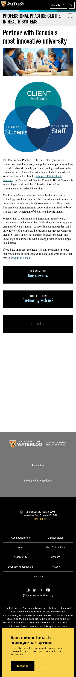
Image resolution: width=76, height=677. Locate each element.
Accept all (22, 666)
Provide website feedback (38, 480)
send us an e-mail (20, 258)
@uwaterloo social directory (38, 595)
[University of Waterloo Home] (12, 5)
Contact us (38, 465)
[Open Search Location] (72, 5)
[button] (58, 5)
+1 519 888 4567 (40, 518)
